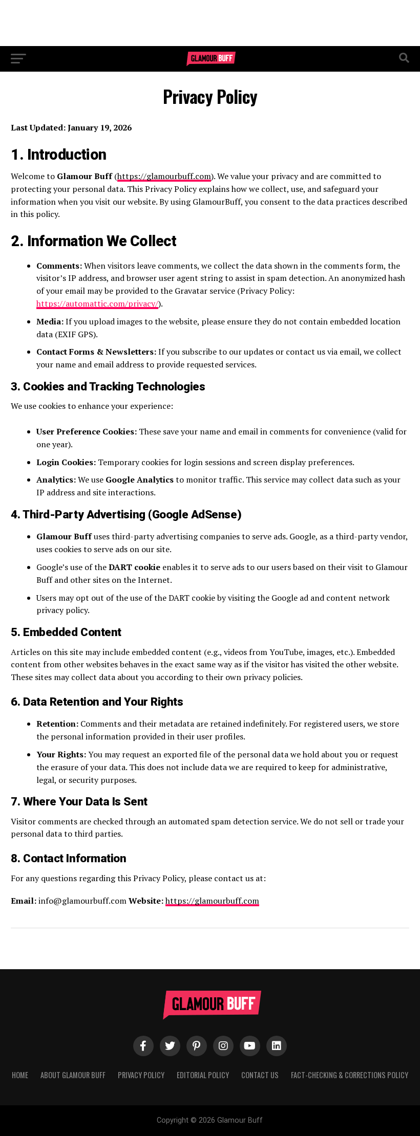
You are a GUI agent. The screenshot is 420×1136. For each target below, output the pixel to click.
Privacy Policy (141, 1074)
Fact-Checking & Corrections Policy (349, 1074)
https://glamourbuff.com (164, 176)
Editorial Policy (203, 1074)
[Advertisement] (210, 23)
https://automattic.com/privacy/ (97, 303)
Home (20, 1074)
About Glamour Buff (73, 1074)
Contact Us (260, 1074)
